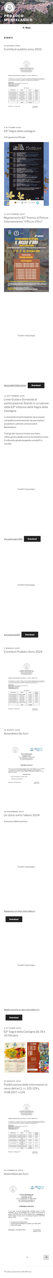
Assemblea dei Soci (16, 733)
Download (36, 385)
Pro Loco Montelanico (18, 18)
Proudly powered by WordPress (17, 1271)
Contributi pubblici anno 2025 (23, 49)
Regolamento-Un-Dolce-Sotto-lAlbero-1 (19, 911)
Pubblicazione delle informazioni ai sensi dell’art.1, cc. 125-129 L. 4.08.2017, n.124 (25, 1088)
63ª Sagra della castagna (19, 131)
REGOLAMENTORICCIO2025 (15, 385)
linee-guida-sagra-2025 (13, 539)
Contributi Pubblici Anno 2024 (23, 651)
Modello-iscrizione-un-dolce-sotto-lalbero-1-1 (21, 1010)
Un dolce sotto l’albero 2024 (22, 815)
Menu (28, 28)
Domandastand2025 (12, 635)
